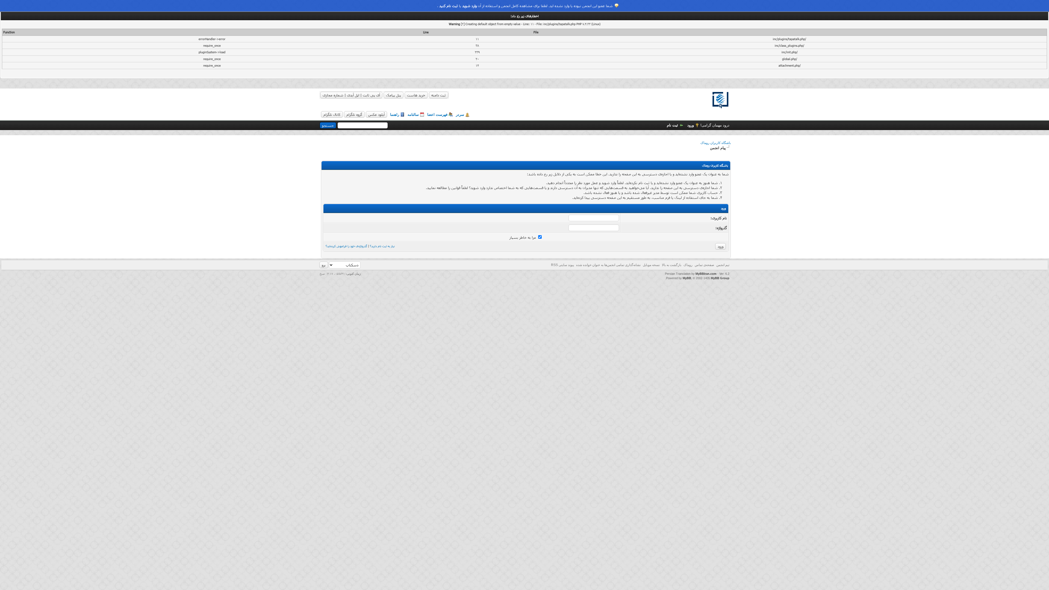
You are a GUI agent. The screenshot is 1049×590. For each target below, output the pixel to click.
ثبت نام (672, 125)
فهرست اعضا (437, 115)
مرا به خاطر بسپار (523, 237)
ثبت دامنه (438, 95)
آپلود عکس (376, 114)
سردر (460, 115)
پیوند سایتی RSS (562, 265)
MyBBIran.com (706, 273)
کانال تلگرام (331, 114)
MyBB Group (720, 278)
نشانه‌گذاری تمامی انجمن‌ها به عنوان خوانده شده (608, 265)
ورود (690, 125)
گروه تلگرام (354, 114)
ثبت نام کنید (448, 6)
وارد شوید (469, 6)
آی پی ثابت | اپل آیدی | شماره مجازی (351, 95)
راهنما (394, 115)
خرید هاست (416, 95)
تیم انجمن (722, 265)
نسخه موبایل (651, 265)
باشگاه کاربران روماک (715, 143)
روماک (688, 265)
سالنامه (413, 115)
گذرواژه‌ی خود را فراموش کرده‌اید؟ (346, 246)
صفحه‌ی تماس (704, 265)
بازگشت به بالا (671, 265)
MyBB (687, 278)
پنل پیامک (393, 95)
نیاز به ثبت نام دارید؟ (382, 246)
